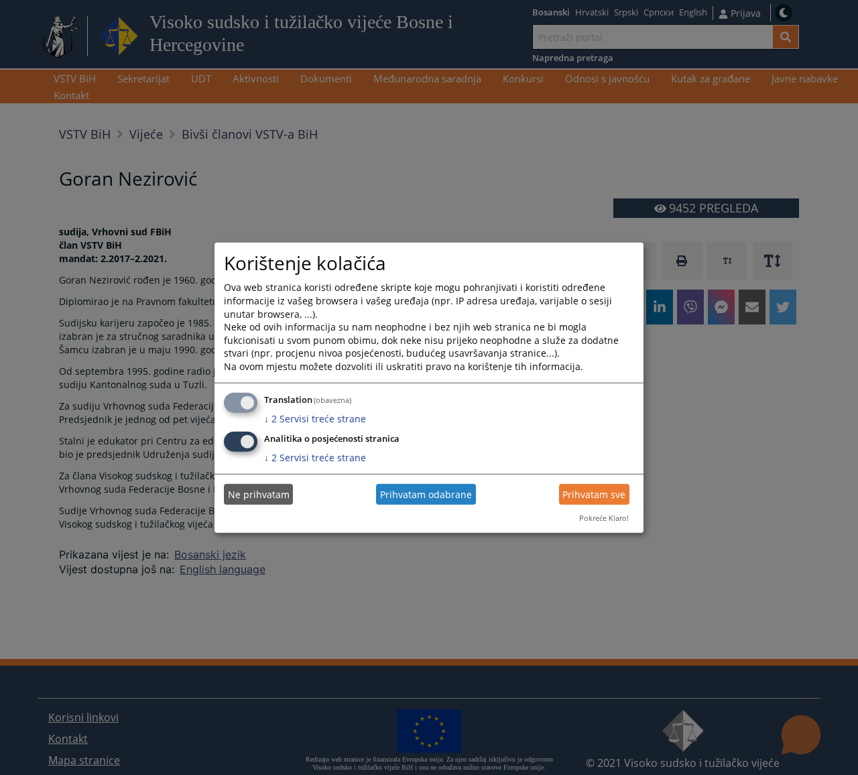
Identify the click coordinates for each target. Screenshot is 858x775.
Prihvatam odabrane (426, 494)
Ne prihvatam (259, 494)
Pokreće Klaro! (604, 518)
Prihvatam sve (593, 494)
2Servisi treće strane (315, 418)
